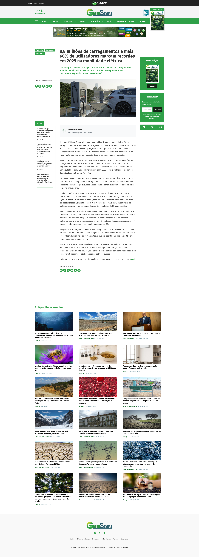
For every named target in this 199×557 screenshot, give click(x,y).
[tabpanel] (45, 157)
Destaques (50, 50)
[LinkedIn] (43, 86)
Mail (36, 3)
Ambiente (39, 50)
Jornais (41, 3)
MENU (30, 3)
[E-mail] (50, 86)
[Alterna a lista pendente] (49, 21)
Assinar (152, 86)
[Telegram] (79, 270)
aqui (133, 259)
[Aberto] (36, 21)
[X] (39, 86)
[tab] (39, 123)
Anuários (143, 21)
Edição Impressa (40, 14)
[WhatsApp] (47, 86)
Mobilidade (40, 53)
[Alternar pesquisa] (35, 11)
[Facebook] (36, 86)
